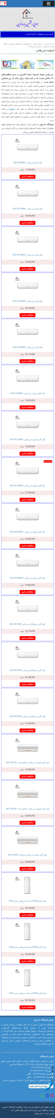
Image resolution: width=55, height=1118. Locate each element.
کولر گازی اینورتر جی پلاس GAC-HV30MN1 (27, 578)
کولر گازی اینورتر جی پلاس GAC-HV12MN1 (27, 439)
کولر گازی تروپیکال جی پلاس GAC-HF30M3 (27, 716)
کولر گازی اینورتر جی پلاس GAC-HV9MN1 (27, 393)
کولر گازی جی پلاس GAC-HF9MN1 (27, 162)
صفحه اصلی (37, 44)
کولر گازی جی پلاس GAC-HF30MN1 (27, 347)
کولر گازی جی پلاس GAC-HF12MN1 (27, 209)
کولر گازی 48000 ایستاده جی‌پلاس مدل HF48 (27, 947)
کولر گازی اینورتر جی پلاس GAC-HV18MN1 (27, 485)
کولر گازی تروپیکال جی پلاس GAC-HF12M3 (27, 624)
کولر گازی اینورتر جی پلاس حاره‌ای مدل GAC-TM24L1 (27, 809)
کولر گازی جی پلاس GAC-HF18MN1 (27, 255)
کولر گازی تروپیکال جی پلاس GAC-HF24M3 (27, 670)
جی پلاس (45, 46)
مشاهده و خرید (27, 176)
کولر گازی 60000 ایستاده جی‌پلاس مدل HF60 (27, 993)
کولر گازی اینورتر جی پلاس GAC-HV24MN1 (27, 532)
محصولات (26, 44)
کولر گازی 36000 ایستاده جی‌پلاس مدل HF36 (27, 901)
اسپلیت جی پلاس (35, 46)
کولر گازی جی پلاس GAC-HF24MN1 (27, 301)
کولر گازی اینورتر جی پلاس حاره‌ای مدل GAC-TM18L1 (27, 762)
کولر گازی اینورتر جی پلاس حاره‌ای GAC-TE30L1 (27, 855)
